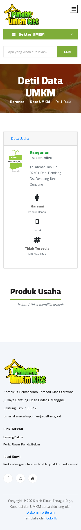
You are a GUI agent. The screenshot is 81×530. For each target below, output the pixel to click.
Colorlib (51, 518)
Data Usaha (20, 138)
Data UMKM (40, 101)
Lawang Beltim (13, 437)
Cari (67, 52)
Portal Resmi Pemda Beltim (21, 444)
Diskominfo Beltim (40, 512)
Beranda (17, 101)
